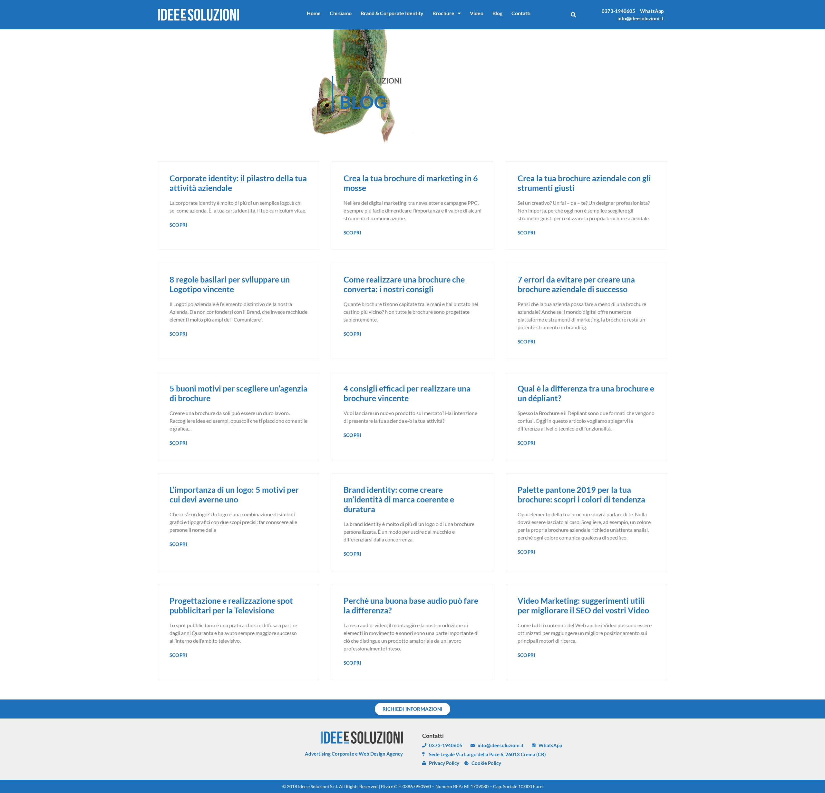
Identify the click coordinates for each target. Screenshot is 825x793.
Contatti (520, 13)
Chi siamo (341, 13)
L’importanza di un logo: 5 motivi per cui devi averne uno (234, 494)
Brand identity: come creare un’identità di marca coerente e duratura (399, 499)
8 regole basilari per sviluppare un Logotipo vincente (230, 284)
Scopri (178, 225)
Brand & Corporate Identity (392, 13)
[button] (573, 15)
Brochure (443, 13)
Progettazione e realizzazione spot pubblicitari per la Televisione (231, 605)
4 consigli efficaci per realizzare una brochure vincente (407, 393)
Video (476, 13)
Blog (497, 13)
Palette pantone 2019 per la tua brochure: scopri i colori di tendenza (581, 494)
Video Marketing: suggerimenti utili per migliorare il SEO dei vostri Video (583, 605)
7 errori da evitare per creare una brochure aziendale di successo (576, 284)
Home (314, 13)
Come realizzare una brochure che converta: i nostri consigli (404, 284)
